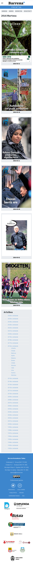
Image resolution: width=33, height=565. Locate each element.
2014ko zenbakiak (13, 381)
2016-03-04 (16, 209)
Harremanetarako (14, 496)
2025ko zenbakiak (13, 318)
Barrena (4, 11)
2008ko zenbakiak (13, 400)
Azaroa (13, 373)
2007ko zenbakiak (13, 403)
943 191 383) (24, 470)
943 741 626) (25, 467)
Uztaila (13, 363)
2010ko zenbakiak (13, 393)
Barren (11, 11)
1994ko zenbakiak (13, 442)
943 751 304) (23, 465)
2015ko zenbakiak (13, 378)
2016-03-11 (16, 161)
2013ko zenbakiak (13, 384)
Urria (12, 370)
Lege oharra (21, 489)
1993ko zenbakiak (13, 445)
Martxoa (13, 353)
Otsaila (13, 351)
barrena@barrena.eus (16, 472)
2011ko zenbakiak (13, 390)
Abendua (13, 375)
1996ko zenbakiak (13, 436)
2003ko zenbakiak (13, 415)
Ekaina (13, 360)
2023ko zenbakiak (13, 325)
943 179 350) (23, 462)
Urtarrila (13, 348)
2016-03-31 (16, 64)
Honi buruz (11, 489)
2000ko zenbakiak (13, 424)
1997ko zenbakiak (13, 433)
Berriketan (18, 11)
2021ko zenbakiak (13, 331)
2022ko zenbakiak (13, 328)
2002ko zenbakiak (13, 418)
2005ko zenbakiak (13, 409)
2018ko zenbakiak (13, 340)
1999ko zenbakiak (13, 427)
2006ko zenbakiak (13, 406)
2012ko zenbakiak (13, 387)
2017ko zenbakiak (13, 343)
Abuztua (13, 365)
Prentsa (16, 7)
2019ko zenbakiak (13, 337)
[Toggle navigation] (2, 3)
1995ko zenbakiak (13, 439)
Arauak (21, 492)
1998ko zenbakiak (13, 430)
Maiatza (13, 358)
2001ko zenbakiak (13, 421)
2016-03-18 (16, 112)
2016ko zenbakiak (13, 346)
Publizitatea (13, 492)
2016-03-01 (16, 257)
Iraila (12, 368)
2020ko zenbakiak (13, 334)
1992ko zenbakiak (13, 448)
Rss (23, 496)
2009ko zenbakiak (13, 396)
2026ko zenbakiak (13, 315)
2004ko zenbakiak (13, 412)
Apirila (13, 355)
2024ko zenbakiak (13, 322)
